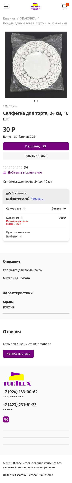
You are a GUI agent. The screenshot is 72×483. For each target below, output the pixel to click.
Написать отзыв (18, 354)
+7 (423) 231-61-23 (20, 404)
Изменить (37, 198)
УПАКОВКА (28, 18)
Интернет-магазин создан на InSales (28, 475)
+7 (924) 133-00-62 (20, 392)
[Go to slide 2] (37, 101)
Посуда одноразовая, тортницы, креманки (35, 23)
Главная (9, 18)
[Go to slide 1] (34, 101)
